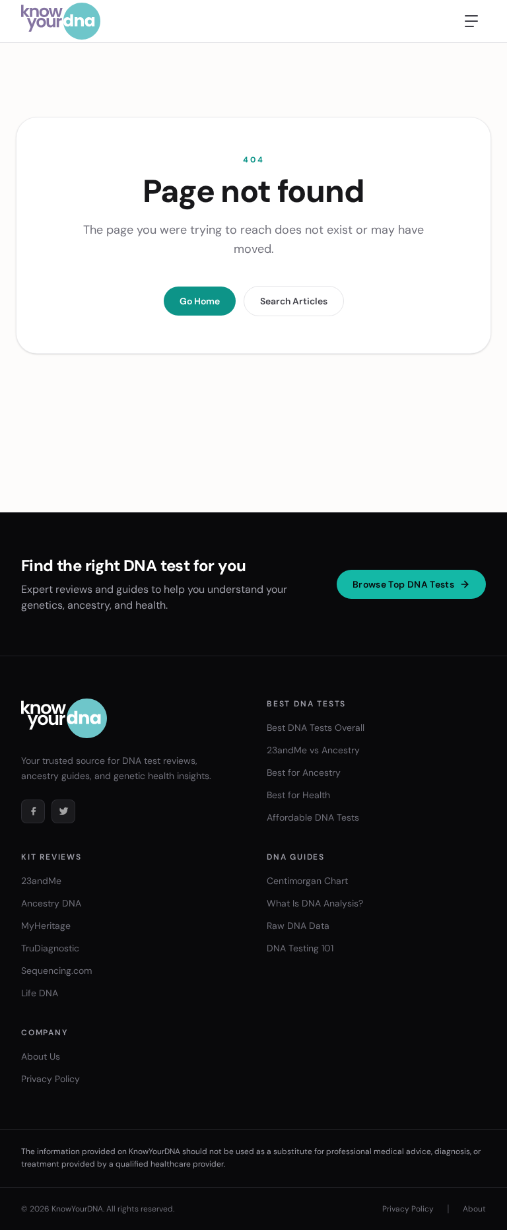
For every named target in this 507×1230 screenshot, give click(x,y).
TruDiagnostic (50, 948)
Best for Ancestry (304, 772)
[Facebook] (33, 811)
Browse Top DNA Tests (403, 584)
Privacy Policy (50, 1079)
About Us (40, 1056)
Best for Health (298, 795)
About (474, 1209)
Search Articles (293, 301)
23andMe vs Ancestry (313, 750)
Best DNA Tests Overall (315, 728)
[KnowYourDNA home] (60, 21)
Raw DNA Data (298, 926)
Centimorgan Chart (307, 881)
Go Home (200, 301)
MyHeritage (46, 926)
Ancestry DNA (51, 903)
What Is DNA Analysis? (315, 903)
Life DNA (39, 993)
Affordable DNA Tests (313, 817)
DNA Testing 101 (300, 948)
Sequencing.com (56, 970)
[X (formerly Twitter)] (63, 811)
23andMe (41, 881)
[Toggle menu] (471, 21)
